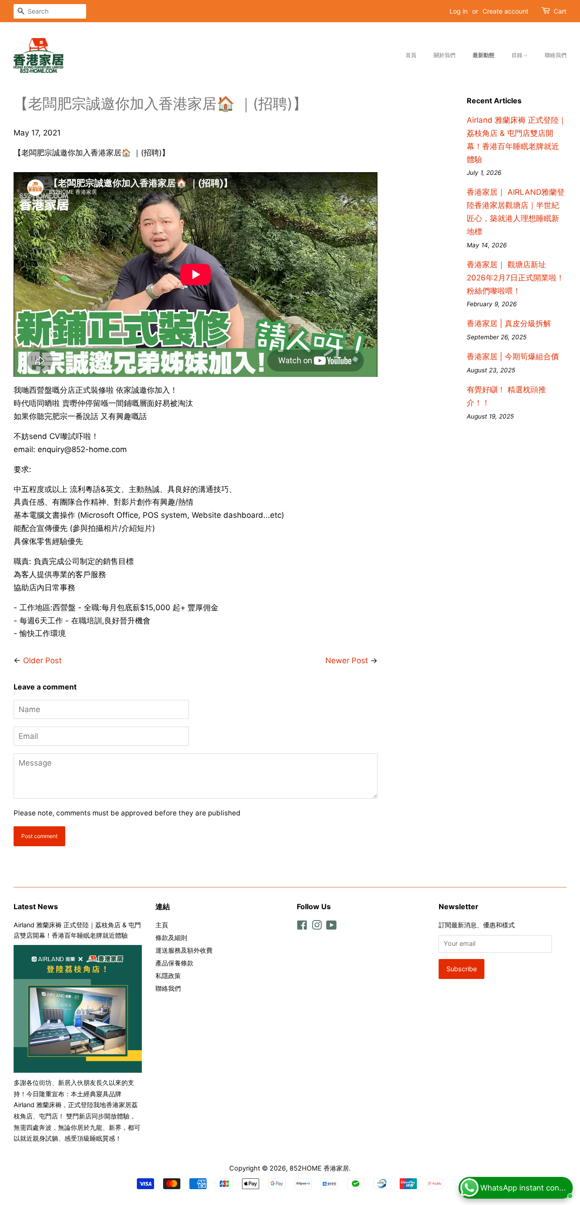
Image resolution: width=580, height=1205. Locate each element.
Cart (560, 11)
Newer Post (346, 660)
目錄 (518, 55)
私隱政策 (168, 975)
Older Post (42, 660)
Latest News (36, 906)
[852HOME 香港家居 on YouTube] (331, 926)
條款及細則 (171, 937)
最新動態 (483, 55)
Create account (505, 11)
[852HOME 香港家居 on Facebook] (302, 926)
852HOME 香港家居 (319, 1168)
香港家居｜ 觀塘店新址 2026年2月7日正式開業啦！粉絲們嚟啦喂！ (515, 277)
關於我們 (444, 55)
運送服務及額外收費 (184, 950)
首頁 (411, 55)
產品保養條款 (174, 963)
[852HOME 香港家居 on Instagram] (317, 926)
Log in (459, 11)
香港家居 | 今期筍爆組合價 (513, 356)
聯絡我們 (555, 55)
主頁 (161, 925)
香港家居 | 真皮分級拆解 (509, 323)
